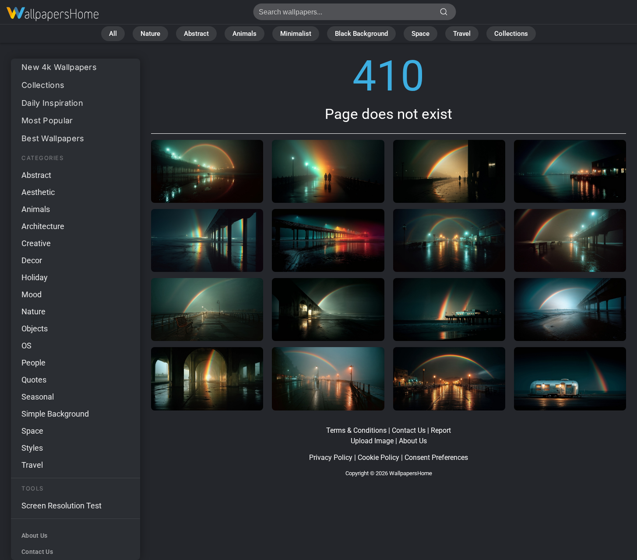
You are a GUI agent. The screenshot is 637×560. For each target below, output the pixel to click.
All (113, 34)
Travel (462, 34)
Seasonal (37, 396)
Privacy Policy (330, 457)
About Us (34, 535)
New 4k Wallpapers (59, 67)
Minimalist (295, 34)
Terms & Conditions (356, 430)
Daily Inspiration (52, 103)
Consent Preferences (436, 457)
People (33, 362)
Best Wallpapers (52, 138)
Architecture (42, 226)
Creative (36, 243)
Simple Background (55, 413)
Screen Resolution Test (61, 505)
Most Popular (47, 120)
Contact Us (37, 551)
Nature (150, 34)
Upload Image (372, 441)
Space (420, 34)
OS (26, 345)
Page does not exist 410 (53, 14)
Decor (31, 260)
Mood (31, 294)
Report (441, 430)
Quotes (33, 379)
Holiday (34, 277)
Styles (32, 447)
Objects (34, 328)
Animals (244, 34)
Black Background (361, 34)
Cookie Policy (378, 457)
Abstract (196, 34)
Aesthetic (38, 192)
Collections (511, 34)
